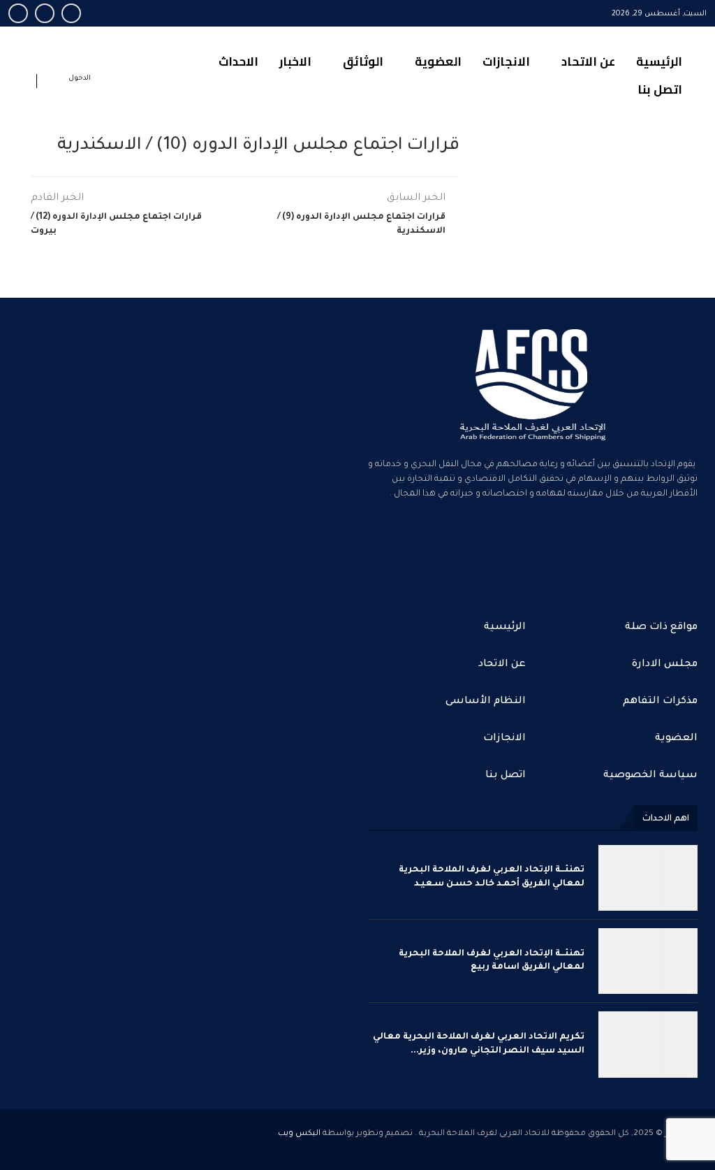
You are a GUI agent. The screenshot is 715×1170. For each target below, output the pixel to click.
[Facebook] (71, 13)
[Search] (22, 83)
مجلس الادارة (665, 664)
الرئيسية (659, 61)
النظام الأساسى (485, 701)
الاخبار (295, 61)
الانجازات (506, 61)
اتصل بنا (659, 89)
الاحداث (238, 61)
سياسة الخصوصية (650, 775)
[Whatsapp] (18, 13)
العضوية (438, 61)
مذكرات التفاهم (660, 701)
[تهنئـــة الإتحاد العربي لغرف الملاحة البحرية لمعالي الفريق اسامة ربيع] (648, 961)
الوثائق (363, 61)
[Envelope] (385, 551)
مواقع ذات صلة (661, 627)
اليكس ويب (299, 1134)
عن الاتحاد (588, 61)
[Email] (44, 13)
